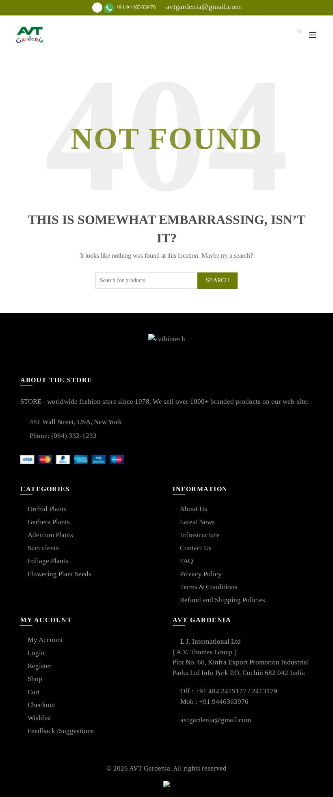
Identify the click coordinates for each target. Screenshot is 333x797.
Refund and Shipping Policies (222, 600)
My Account (45, 640)
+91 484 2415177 (221, 691)
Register (40, 666)
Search (217, 280)
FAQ (186, 561)
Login (36, 653)
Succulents (43, 548)
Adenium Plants (50, 535)
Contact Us (196, 548)
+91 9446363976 (224, 702)
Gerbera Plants (49, 522)
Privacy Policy (201, 574)
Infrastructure (200, 535)
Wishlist (39, 718)
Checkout (41, 705)
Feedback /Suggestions (61, 731)
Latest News (197, 522)
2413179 (264, 691)
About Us (193, 509)
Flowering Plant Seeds (59, 574)
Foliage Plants (48, 561)
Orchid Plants (47, 509)
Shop (35, 679)
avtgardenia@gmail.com (202, 6)
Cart (34, 692)
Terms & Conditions (209, 587)
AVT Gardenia (149, 768)
